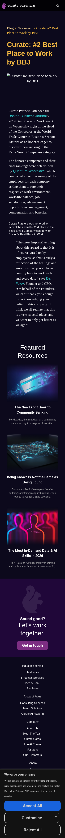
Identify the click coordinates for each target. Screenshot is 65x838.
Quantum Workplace (29, 171)
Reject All (33, 830)
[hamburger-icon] (52, 6)
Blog (10, 28)
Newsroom (25, 28)
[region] (32, 803)
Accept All (32, 805)
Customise (32, 817)
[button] (58, 6)
